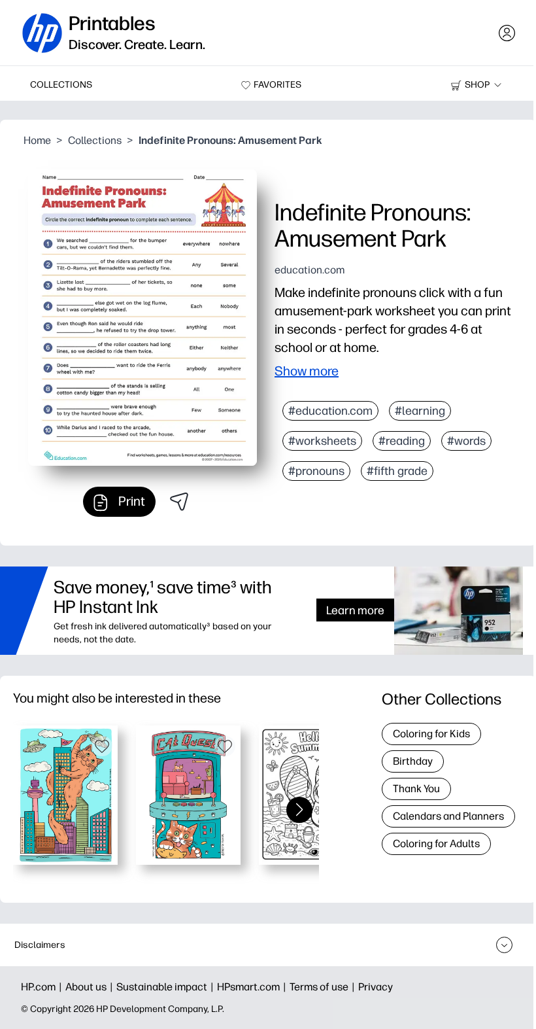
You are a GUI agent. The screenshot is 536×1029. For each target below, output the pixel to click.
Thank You (416, 788)
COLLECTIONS (61, 84)
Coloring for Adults (436, 843)
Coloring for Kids (431, 733)
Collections (95, 140)
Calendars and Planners (448, 816)
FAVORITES (277, 84)
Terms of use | (324, 987)
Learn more (355, 610)
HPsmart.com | (253, 987)
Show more (307, 371)
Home (37, 140)
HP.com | (43, 987)
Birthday (413, 761)
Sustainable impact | (166, 987)
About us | (90, 987)
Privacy (375, 987)
